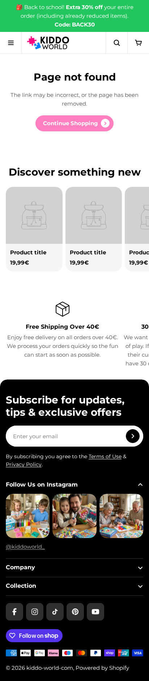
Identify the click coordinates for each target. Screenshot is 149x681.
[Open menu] (11, 43)
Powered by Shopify (102, 667)
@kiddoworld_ (25, 546)
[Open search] (116, 43)
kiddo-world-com (49, 667)
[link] (74, 123)
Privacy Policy (24, 464)
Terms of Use (105, 456)
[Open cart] (138, 43)
